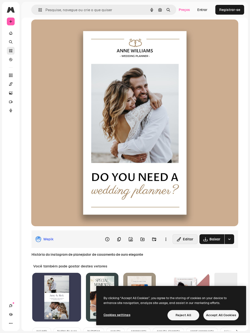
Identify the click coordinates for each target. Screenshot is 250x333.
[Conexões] (11, 306)
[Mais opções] (166, 239)
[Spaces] (11, 84)
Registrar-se (229, 10)
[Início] (11, 33)
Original (62, 28)
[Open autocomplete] (38, 10)
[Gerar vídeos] (11, 102)
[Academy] (11, 314)
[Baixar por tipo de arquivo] (229, 239)
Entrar (202, 10)
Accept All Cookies (221, 315)
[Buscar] (11, 42)
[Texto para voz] (11, 110)
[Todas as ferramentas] (11, 75)
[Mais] (11, 323)
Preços (184, 10)
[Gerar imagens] (11, 93)
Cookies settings (117, 315)
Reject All (183, 315)
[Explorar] (11, 59)
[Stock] (11, 51)
